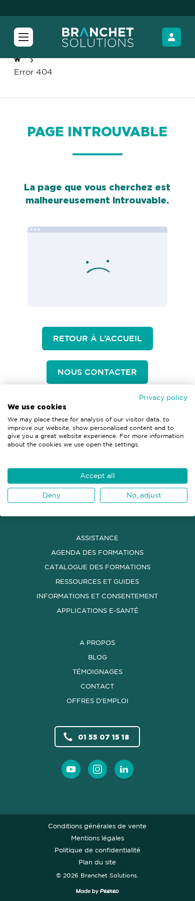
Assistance (97, 537)
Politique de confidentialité (97, 849)
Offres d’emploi (97, 700)
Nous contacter (97, 371)
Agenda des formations (97, 552)
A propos (97, 642)
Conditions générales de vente (97, 825)
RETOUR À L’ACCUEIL (97, 338)
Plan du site (97, 861)
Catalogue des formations (97, 566)
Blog (97, 656)
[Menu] (23, 37)
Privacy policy (163, 397)
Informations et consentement (97, 595)
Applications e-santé (97, 610)
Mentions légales (97, 837)
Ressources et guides (97, 581)
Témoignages (97, 671)
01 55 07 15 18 (103, 737)
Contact (97, 686)
